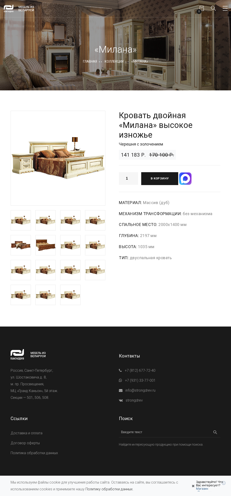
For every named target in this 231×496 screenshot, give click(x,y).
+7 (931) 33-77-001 (140, 380)
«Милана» (139, 61)
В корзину (160, 178)
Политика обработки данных (34, 453)
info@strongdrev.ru (140, 390)
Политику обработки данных (109, 489)
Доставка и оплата (26, 433)
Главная (90, 61)
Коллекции (114, 61)
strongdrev (134, 400)
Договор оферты (25, 443)
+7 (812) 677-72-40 (140, 370)
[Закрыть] (193, 485)
